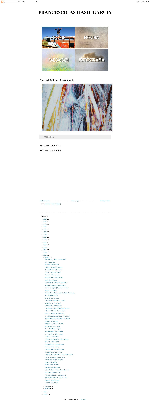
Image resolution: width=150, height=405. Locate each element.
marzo (47, 257)
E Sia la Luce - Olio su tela (53, 272)
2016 (45, 245)
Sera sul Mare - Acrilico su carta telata (56, 282)
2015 (45, 247)
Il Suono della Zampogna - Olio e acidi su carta (59, 354)
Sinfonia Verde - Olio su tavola (54, 331)
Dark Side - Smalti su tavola (53, 303)
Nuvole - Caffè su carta (51, 365)
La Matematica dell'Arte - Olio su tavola (56, 339)
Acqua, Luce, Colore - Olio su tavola (55, 259)
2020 (45, 234)
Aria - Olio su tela (50, 262)
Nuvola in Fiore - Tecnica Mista (54, 277)
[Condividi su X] (49, 137)
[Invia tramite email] (45, 137)
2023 (45, 227)
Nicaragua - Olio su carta (52, 326)
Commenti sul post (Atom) (53, 204)
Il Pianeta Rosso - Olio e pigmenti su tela (57, 370)
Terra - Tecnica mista (51, 280)
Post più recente (45, 201)
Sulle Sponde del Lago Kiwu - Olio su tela (57, 318)
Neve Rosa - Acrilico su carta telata (55, 285)
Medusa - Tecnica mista (52, 347)
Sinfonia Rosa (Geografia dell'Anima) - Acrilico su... (60, 293)
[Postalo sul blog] (47, 137)
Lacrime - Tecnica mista (52, 380)
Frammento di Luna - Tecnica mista (55, 375)
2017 (45, 242)
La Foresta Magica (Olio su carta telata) (56, 288)
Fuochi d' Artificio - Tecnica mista (54, 349)
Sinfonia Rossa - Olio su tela (53, 352)
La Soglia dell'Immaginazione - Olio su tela (57, 316)
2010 (45, 394)
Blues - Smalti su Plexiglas (53, 329)
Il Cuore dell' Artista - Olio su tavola (55, 357)
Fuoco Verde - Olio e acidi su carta (55, 300)
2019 (45, 237)
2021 (45, 232)
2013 (45, 252)
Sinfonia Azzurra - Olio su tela (53, 270)
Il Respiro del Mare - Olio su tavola (55, 311)
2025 (45, 222)
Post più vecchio (105, 201)
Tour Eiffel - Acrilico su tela (52, 372)
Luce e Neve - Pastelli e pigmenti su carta (57, 308)
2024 (45, 224)
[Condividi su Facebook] (51, 137)
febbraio (47, 386)
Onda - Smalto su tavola (52, 298)
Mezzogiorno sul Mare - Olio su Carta (56, 377)
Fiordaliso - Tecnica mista (52, 367)
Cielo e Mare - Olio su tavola (53, 306)
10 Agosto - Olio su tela (52, 336)
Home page (75, 201)
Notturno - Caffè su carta (52, 342)
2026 (45, 219)
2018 (45, 239)
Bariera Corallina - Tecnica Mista (54, 313)
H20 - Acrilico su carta (51, 295)
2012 (45, 255)
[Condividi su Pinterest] (53, 137)
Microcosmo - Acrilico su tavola (54, 360)
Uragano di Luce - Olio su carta (54, 324)
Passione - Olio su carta (52, 275)
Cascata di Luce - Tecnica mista (54, 344)
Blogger (83, 399)
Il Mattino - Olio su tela (51, 321)
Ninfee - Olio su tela (51, 290)
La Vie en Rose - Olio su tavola (54, 334)
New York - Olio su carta (52, 264)
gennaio (47, 388)
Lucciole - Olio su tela (51, 383)
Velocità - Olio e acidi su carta (53, 267)
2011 (45, 392)
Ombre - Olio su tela (51, 362)
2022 (45, 229)
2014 (45, 250)
